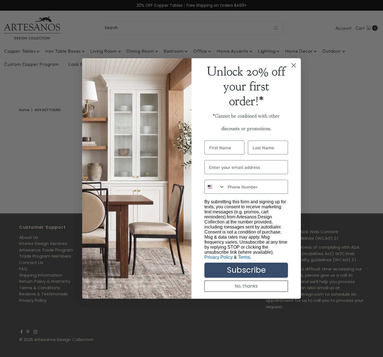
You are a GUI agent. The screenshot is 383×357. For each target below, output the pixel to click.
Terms (244, 257)
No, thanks (246, 286)
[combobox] (215, 186)
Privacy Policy (218, 257)
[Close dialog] (294, 65)
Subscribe (246, 270)
